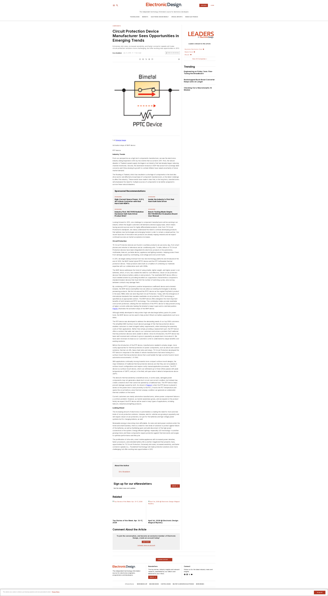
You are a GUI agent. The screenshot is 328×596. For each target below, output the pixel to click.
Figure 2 (149, 385)
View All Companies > (199, 59)
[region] (146, 539)
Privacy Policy (55, 592)
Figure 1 (115, 309)
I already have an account (146, 557)
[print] (179, 59)
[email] (152, 59)
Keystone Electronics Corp (193, 49)
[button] (114, 5)
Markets (145, 16)
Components (117, 26)
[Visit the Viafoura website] (175, 543)
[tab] (117, 534)
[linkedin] (143, 59)
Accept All (319, 592)
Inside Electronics (191, 16)
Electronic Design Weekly (160, 16)
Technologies (134, 16)
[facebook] (140, 59)
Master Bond (189, 52)
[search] (117, 5)
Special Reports (177, 16)
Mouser (187, 55)
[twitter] (146, 59)
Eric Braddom (117, 53)
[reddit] (149, 59)
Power (115, 568)
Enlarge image (121, 140)
